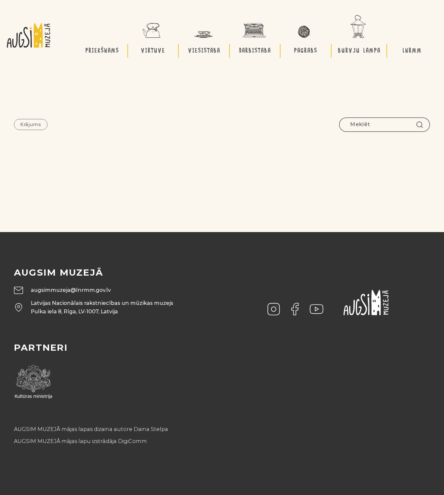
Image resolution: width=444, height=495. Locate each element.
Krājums (30, 124)
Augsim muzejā (58, 272)
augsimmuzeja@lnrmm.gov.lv (71, 290)
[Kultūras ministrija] (33, 379)
